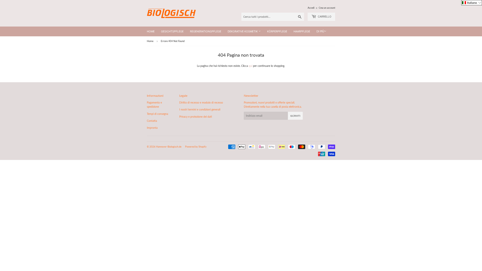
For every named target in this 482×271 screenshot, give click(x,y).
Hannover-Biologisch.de (169, 146)
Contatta (152, 120)
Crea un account (327, 7)
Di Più (320, 31)
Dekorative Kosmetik (243, 31)
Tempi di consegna (157, 113)
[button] (471, 2)
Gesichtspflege (172, 31)
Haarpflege (302, 31)
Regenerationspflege (205, 31)
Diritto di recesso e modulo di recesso (201, 102)
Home (151, 31)
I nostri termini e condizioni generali (199, 109)
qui (250, 65)
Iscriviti (295, 115)
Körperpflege (277, 31)
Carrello (324, 16)
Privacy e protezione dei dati (195, 116)
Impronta (152, 127)
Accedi (311, 7)
